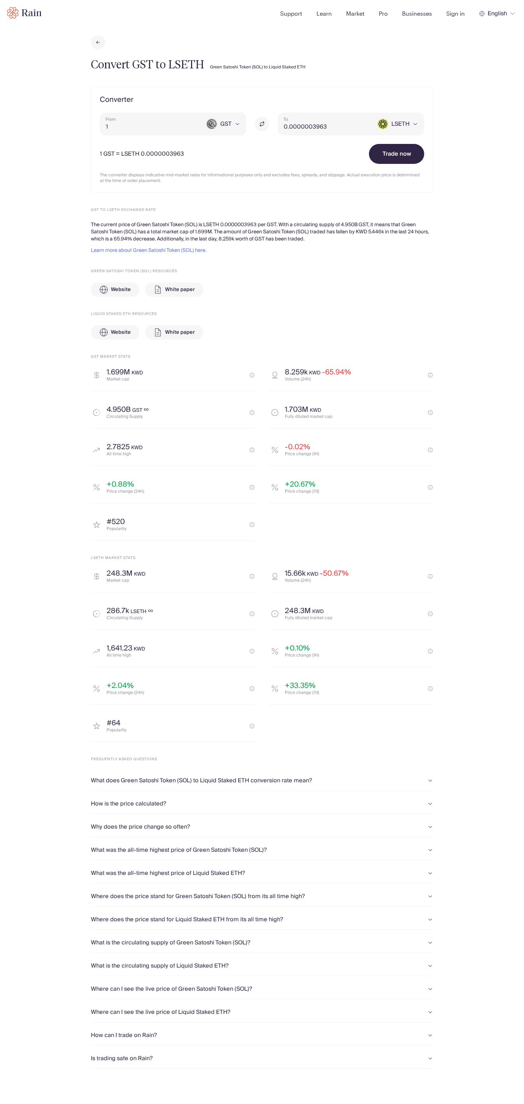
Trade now (396, 154)
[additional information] (252, 375)
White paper (180, 289)
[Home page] (24, 13)
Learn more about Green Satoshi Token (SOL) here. (148, 250)
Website (121, 289)
